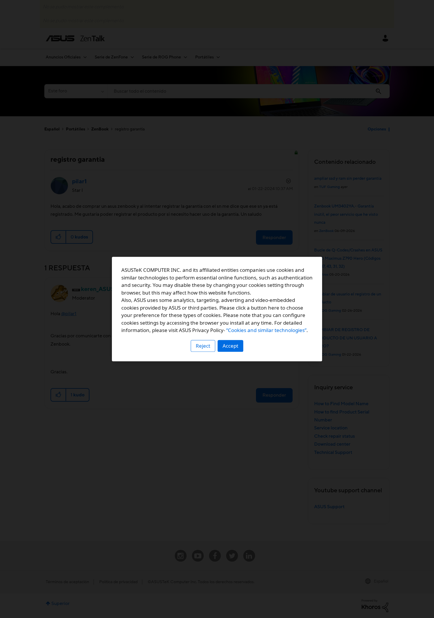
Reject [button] (203, 345)
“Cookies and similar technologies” (266, 330)
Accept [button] (230, 345)
